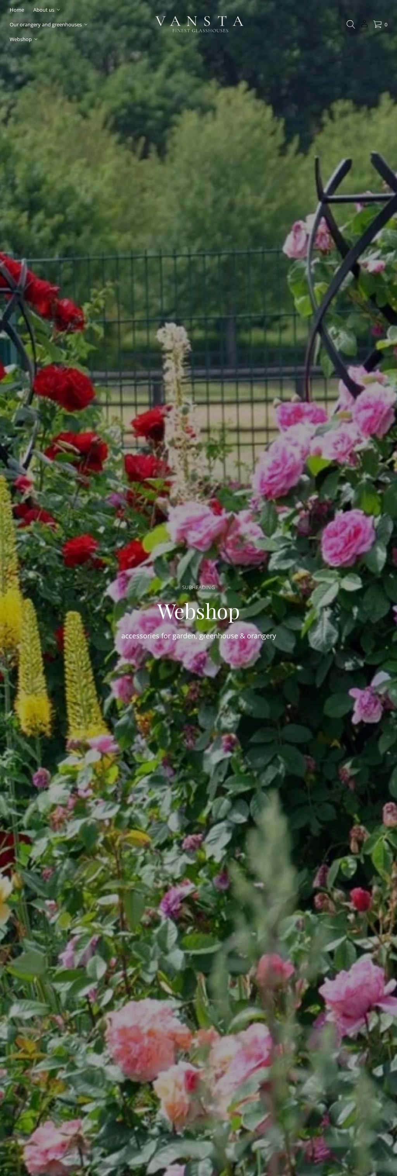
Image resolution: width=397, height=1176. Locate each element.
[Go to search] (351, 24)
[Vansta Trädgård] (198, 24)
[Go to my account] (364, 26)
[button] (351, 24)
